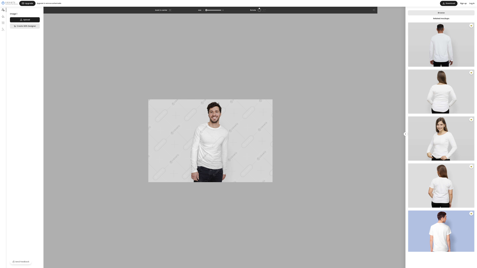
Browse (441, 13)
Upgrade (29, 3)
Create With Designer (26, 26)
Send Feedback (22, 261)
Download (450, 3)
